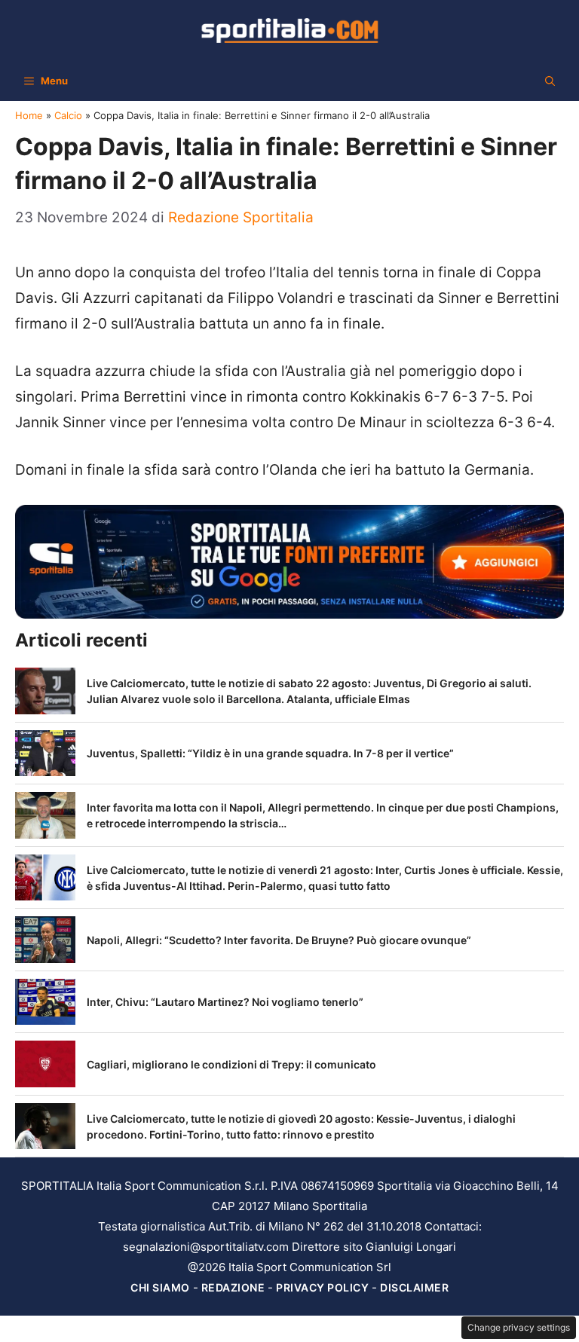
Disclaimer (414, 1287)
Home (29, 115)
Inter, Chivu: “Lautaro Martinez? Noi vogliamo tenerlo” (225, 1001)
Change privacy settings (518, 1327)
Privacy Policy (322, 1287)
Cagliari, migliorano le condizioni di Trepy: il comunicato (231, 1064)
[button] (550, 80)
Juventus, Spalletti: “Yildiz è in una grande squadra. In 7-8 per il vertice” (270, 753)
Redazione (233, 1287)
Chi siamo (160, 1287)
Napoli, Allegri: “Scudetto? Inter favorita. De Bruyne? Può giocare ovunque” (279, 940)
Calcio (68, 115)
